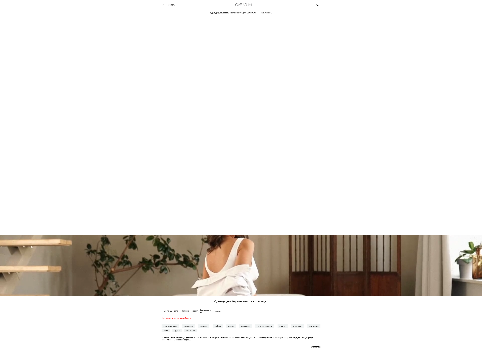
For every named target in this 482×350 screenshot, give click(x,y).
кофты (218, 326)
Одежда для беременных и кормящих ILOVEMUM (233, 13)
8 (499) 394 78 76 (168, 5)
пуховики (297, 326)
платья (282, 326)
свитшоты (314, 326)
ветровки (188, 326)
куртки (231, 326)
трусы (177, 330)
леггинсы (245, 326)
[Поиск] (317, 5)
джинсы (203, 326)
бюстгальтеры (170, 326)
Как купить (266, 13)
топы (165, 330)
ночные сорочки (264, 326)
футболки (190, 330)
